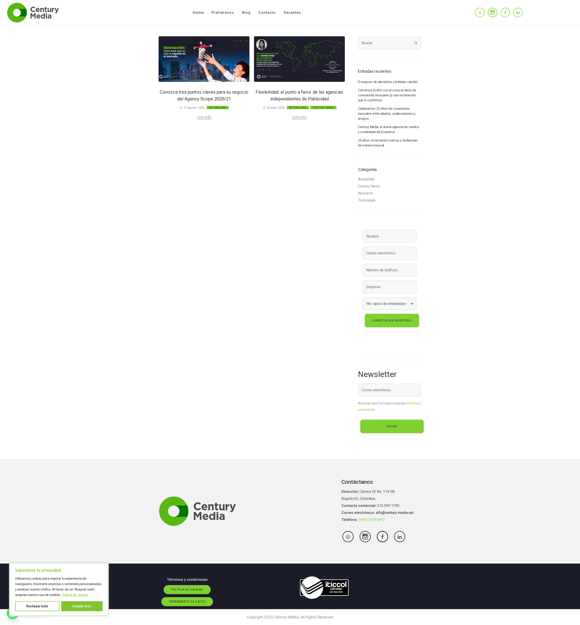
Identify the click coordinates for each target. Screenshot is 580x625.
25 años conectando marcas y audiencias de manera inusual (388, 142)
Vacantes (292, 12)
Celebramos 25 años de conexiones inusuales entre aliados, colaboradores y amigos (386, 114)
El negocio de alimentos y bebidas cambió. (388, 82)
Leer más (204, 117)
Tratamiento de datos (187, 601)
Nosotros (365, 193)
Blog (246, 12)
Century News (323, 107)
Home (198, 12)
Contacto (267, 12)
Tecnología (366, 200)
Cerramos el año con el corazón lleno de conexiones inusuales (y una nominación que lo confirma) (387, 95)
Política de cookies (75, 595)
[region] (59, 589)
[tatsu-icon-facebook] (505, 12)
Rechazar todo (37, 606)
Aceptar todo (82, 606)
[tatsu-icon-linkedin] (518, 12)
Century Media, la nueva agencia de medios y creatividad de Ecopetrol (388, 129)
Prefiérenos (223, 12)
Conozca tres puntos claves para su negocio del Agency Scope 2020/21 (204, 95)
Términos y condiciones (187, 579)
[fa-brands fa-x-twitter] (365, 536)
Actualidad (218, 107)
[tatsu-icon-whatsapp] (480, 12)
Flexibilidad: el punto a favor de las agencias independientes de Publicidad (299, 95)
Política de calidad (187, 589)
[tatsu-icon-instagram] (492, 12)
